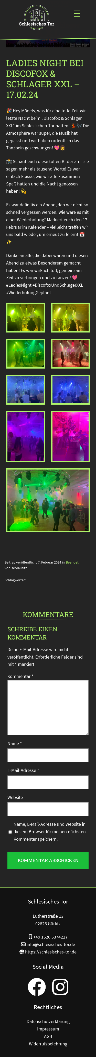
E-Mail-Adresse (23, 770)
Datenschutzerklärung (48, 1021)
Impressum (48, 1029)
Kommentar (20, 676)
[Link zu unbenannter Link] (37, 987)
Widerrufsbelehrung (48, 1044)
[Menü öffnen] (77, 13)
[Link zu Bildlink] (37, 18)
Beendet (72, 562)
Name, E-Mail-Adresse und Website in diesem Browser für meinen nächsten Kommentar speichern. (50, 831)
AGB (48, 1036)
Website (15, 797)
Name (14, 743)
